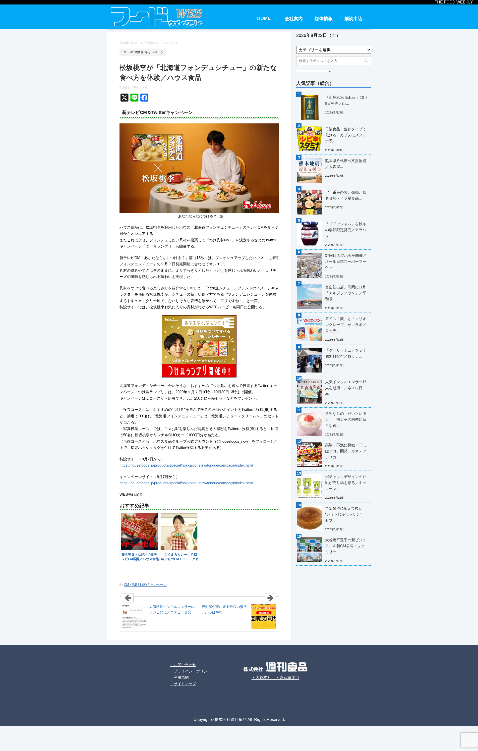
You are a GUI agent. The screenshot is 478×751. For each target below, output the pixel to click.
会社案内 (294, 18)
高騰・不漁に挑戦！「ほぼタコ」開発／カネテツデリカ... (345, 451)
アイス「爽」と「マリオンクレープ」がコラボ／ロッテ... (345, 325)
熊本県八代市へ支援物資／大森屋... (345, 164)
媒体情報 (324, 18)
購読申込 (353, 18)
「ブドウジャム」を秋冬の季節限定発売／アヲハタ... (345, 230)
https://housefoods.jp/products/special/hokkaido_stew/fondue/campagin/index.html (186, 465)
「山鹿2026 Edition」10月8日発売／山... (346, 100)
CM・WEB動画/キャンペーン (145, 585)
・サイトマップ (183, 684)
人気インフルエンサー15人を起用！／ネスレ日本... (345, 388)
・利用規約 (179, 677)
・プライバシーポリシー (190, 671)
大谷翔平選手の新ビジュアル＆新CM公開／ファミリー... (345, 546)
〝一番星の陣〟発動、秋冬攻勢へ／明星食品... (345, 195)
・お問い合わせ (183, 664)
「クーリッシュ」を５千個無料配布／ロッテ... (345, 353)
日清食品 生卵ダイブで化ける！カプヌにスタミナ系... (345, 135)
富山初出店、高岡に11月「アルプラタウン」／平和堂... (345, 293)
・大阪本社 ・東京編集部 (275, 677)
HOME (264, 18)
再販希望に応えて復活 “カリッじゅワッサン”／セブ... (345, 514)
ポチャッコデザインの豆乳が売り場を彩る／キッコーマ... (345, 483)
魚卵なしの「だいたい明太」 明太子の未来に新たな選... (345, 419)
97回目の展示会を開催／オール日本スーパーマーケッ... (345, 261)
